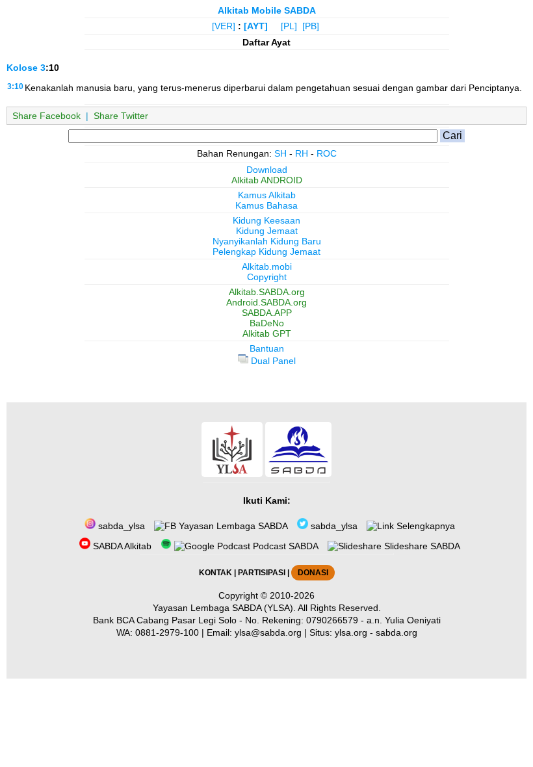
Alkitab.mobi (267, 266)
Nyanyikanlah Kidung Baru (267, 241)
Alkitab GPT (266, 333)
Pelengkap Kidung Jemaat (266, 251)
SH (280, 153)
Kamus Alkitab (267, 195)
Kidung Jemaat (267, 231)
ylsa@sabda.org (268, 632)
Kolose (22, 67)
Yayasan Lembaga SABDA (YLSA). (224, 608)
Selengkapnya (424, 526)
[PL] (289, 26)
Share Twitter (121, 115)
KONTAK (215, 572)
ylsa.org (351, 632)
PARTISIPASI (261, 572)
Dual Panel (272, 361)
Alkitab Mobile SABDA (267, 10)
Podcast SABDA (284, 546)
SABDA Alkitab (120, 546)
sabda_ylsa (120, 526)
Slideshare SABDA (421, 546)
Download (266, 169)
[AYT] (256, 26)
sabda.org (396, 632)
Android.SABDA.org (266, 302)
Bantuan (267, 348)
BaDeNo (267, 323)
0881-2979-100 (167, 632)
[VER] (223, 26)
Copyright (267, 277)
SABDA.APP (267, 312)
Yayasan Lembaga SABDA (232, 526)
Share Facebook (46, 115)
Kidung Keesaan (266, 220)
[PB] (310, 26)
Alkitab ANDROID (266, 180)
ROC (327, 153)
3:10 (15, 86)
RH (301, 153)
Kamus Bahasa (266, 205)
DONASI (313, 572)
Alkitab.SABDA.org (267, 292)
